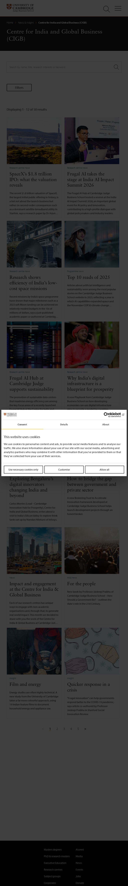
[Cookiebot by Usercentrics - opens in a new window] (109, 414)
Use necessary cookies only (23, 469)
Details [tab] (64, 424)
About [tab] (105, 424)
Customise (64, 469)
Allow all (104, 469)
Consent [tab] (22, 424)
